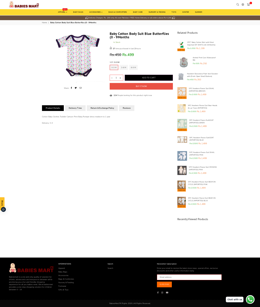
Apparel (62, 11)
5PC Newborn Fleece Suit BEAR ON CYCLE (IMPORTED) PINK (202, 183)
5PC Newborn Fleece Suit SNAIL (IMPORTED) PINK (202, 153)
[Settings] (242, 4)
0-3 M (113, 67)
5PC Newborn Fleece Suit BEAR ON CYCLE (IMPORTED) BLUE (202, 199)
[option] (130, 18)
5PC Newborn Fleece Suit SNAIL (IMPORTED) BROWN (201, 89)
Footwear (62, 286)
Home (44, 22)
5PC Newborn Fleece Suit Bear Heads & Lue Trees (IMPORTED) (202, 106)
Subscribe (164, 284)
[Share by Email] (80, 88)
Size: (114, 62)
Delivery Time (75, 108)
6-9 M (133, 67)
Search (110, 268)
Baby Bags (78, 12)
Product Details (53, 108)
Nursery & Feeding (157, 12)
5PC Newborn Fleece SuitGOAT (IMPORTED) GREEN (201, 121)
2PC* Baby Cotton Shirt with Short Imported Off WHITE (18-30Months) (201, 43)
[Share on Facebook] (71, 88)
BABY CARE (138, 12)
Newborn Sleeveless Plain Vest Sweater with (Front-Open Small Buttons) (202, 75)
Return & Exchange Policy (102, 108)
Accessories (95, 12)
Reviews (127, 108)
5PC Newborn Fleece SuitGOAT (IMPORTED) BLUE (201, 139)
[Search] (237, 4)
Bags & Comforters (117, 12)
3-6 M (123, 67)
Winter (185, 12)
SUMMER (198, 12)
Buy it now (141, 86)
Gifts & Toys (63, 290)
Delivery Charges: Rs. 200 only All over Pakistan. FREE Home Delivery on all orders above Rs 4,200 (130, 18)
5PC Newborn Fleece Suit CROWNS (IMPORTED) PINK (203, 168)
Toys (174, 12)
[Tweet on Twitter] (76, 88)
